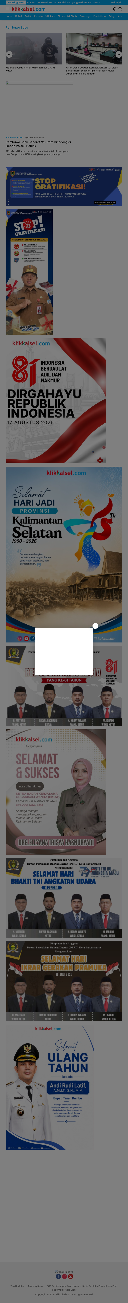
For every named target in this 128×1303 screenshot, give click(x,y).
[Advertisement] (64, 651)
